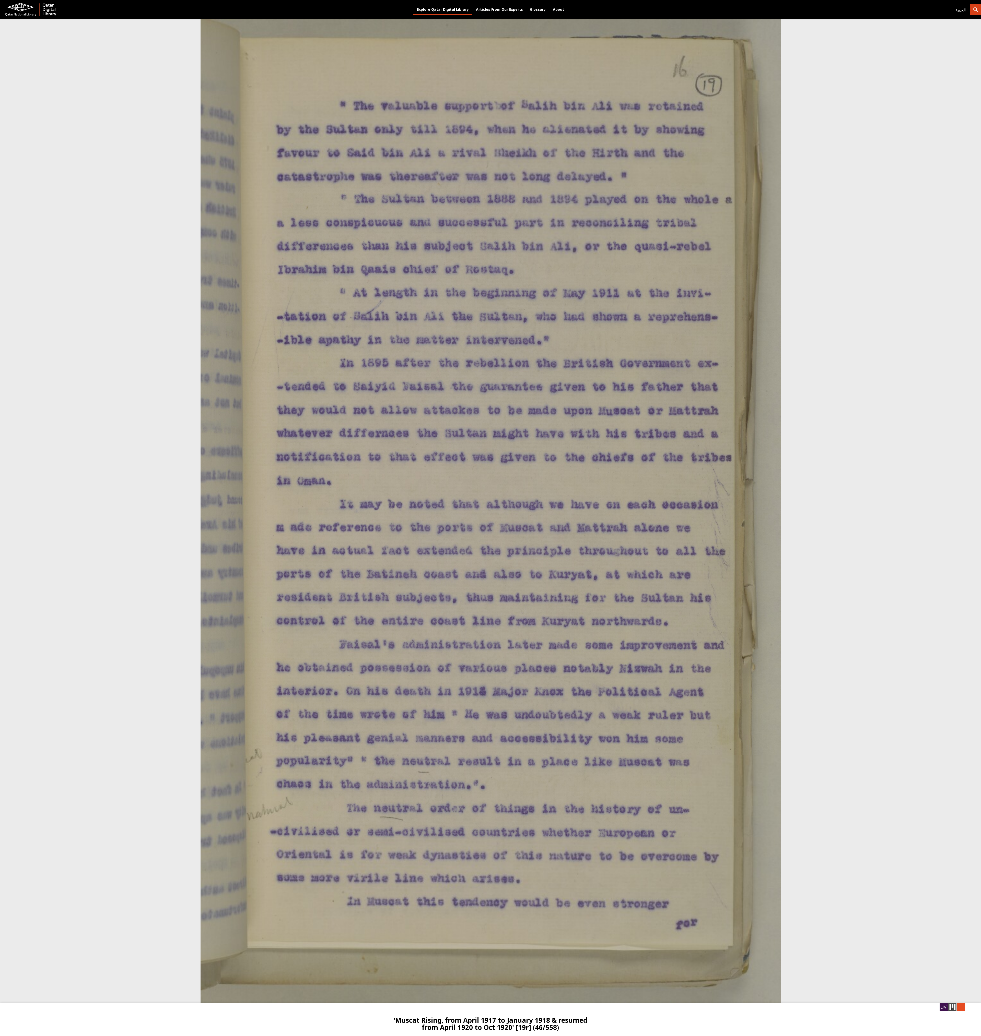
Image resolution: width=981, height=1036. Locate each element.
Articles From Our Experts (499, 9)
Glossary (538, 9)
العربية (961, 9)
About (558, 9)
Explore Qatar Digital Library (443, 9)
